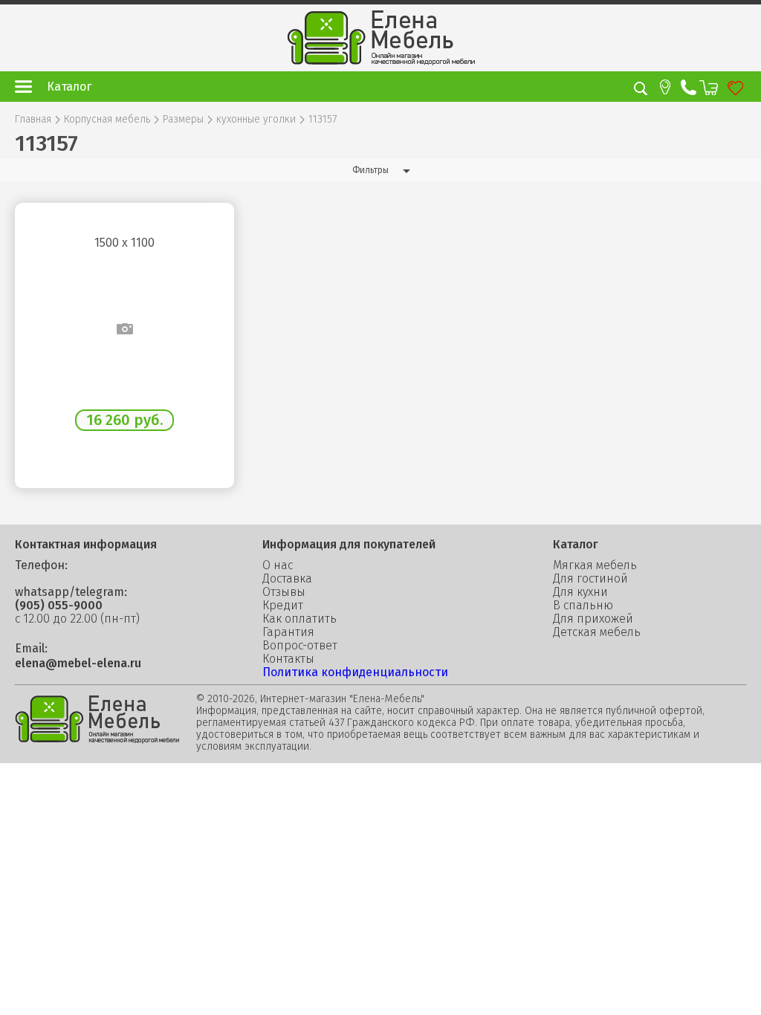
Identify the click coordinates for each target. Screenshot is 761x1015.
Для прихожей (593, 619)
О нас (277, 565)
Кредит (282, 606)
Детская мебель (597, 632)
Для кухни (580, 592)
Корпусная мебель (107, 119)
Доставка (287, 579)
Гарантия (288, 632)
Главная (33, 119)
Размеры (183, 119)
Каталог (69, 86)
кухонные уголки (256, 119)
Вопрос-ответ (299, 646)
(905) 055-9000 (59, 606)
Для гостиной (590, 579)
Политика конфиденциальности (355, 672)
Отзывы (283, 592)
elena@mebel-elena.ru (78, 663)
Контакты (288, 659)
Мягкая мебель (595, 565)
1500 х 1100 (124, 243)
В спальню (583, 606)
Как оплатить (299, 619)
